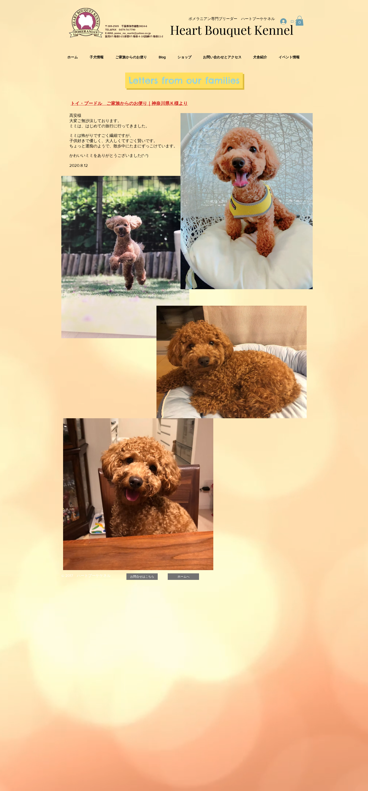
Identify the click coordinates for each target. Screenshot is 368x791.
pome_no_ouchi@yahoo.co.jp (132, 33)
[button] (299, 21)
